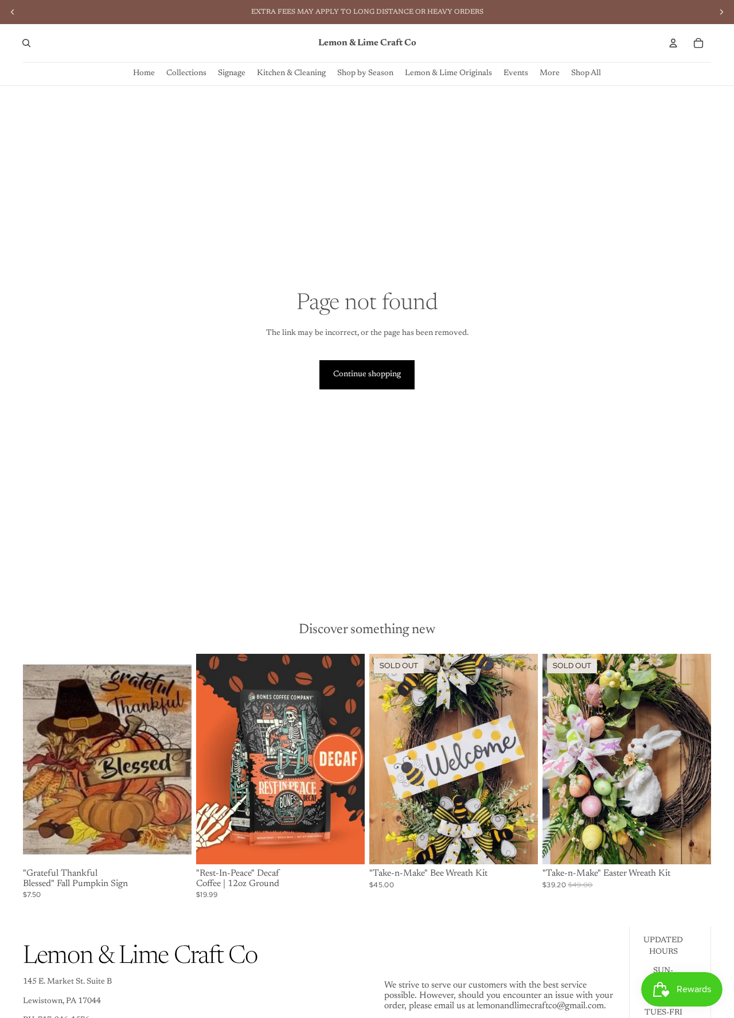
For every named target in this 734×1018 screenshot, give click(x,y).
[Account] (673, 43)
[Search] (26, 43)
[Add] (173, 846)
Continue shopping (367, 374)
